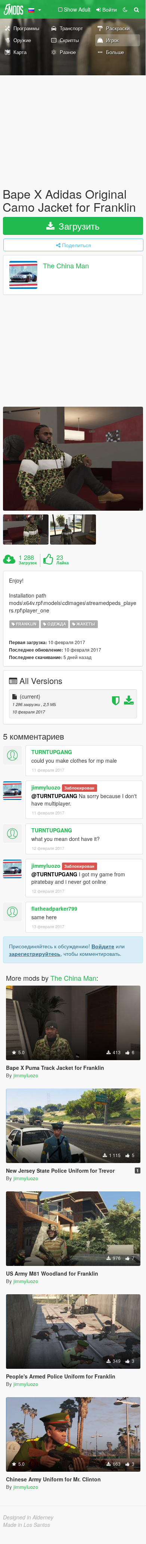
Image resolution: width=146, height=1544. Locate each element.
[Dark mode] (125, 9)
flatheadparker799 (54, 908)
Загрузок (28, 563)
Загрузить (78, 225)
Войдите (102, 946)
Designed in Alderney (28, 1517)
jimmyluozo (45, 787)
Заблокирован (79, 788)
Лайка (62, 563)
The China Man (66, 266)
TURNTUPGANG (51, 752)
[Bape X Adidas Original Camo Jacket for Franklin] (73, 459)
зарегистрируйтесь (34, 953)
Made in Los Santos (26, 1524)
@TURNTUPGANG (54, 796)
